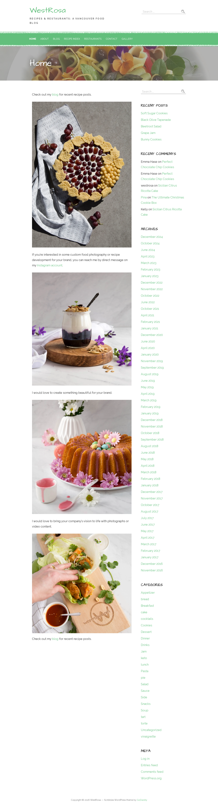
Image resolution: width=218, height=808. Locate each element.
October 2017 (150, 505)
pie (143, 677)
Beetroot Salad (151, 126)
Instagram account (49, 265)
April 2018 (147, 465)
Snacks (146, 704)
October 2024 (150, 243)
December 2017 (152, 492)
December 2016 (152, 564)
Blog (56, 38)
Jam (144, 651)
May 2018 (147, 459)
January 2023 (149, 276)
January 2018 (149, 485)
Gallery (127, 38)
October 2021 (150, 309)
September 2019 (152, 367)
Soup (144, 710)
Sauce (145, 691)
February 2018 (150, 479)
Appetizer (148, 592)
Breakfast (147, 605)
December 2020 (152, 335)
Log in (145, 758)
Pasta (144, 671)
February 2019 (150, 407)
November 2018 (152, 426)
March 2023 (148, 263)
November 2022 (152, 289)
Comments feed (152, 772)
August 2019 (149, 374)
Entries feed (149, 765)
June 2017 (148, 524)
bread (145, 599)
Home (32, 38)
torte (144, 723)
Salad (144, 684)
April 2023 (147, 256)
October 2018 (150, 433)
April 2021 (147, 315)
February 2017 (150, 550)
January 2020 (150, 354)
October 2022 (150, 295)
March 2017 (148, 544)
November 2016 (152, 570)
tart (143, 717)
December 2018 (152, 420)
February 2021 (150, 322)
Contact (111, 38)
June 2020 (148, 341)
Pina (144, 197)
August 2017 (149, 511)
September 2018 (152, 439)
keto (144, 658)
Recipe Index (72, 38)
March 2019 (148, 400)
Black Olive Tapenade (156, 120)
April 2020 (148, 348)
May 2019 (147, 387)
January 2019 (150, 413)
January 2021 (149, 328)
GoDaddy (142, 800)
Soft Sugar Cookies (154, 113)
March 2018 (148, 472)
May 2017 (147, 531)
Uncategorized (151, 730)
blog (55, 94)
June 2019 (148, 380)
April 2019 (148, 394)
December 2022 (152, 282)
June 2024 (148, 250)
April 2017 (147, 537)
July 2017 (147, 518)
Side (144, 697)
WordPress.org (151, 778)
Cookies (146, 625)
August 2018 (149, 446)
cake (144, 612)
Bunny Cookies (151, 139)
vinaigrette (148, 736)
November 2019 (152, 361)
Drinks (145, 645)
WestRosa (48, 10)
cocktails (147, 619)
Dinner (145, 638)
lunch (145, 664)
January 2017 (149, 557)
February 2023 (150, 269)
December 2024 (152, 237)
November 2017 (152, 498)
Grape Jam (148, 133)
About (44, 38)
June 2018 (148, 452)
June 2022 (148, 302)
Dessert (146, 632)
